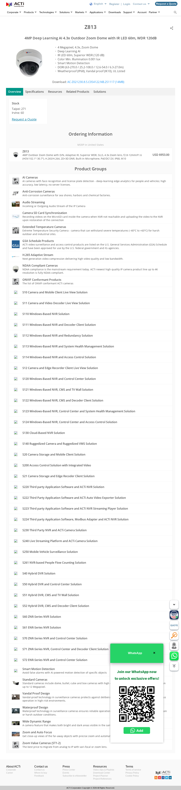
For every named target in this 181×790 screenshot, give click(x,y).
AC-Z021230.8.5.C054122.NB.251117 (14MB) (95, 82)
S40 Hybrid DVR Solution (38, 573)
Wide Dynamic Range (36, 721)
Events (66, 773)
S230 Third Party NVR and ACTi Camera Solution (54, 530)
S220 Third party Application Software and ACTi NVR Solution (63, 487)
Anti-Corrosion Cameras (38, 191)
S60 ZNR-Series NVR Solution (41, 617)
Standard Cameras (34, 680)
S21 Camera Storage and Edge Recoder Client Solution (58, 476)
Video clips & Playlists (103, 770)
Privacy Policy (132, 773)
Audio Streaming (33, 202)
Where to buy (40, 773)
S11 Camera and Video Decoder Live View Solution (56, 303)
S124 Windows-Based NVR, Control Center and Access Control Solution (69, 422)
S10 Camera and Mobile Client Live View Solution (54, 292)
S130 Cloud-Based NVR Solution (43, 433)
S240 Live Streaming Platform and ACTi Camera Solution (60, 541)
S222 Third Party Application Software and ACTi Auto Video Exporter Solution (74, 498)
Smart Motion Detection (38, 669)
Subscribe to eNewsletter (75, 776)
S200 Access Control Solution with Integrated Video (56, 465)
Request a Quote (24, 119)
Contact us (39, 770)
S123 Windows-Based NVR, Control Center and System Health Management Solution (78, 411)
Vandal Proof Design (36, 693)
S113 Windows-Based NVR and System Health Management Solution (68, 346)
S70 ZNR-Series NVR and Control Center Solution (54, 638)
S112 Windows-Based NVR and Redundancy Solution (57, 335)
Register (114, 4)
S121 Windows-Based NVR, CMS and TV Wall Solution (57, 390)
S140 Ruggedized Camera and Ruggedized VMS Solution (59, 444)
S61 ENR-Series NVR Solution (41, 627)
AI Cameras (30, 177)
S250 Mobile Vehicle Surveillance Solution (50, 552)
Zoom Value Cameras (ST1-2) (41, 743)
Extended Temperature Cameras (44, 227)
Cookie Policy (132, 776)
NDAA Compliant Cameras (40, 265)
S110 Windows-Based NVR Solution (45, 314)
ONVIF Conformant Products (41, 280)
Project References (102, 779)
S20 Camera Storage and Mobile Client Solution (53, 454)
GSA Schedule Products (38, 241)
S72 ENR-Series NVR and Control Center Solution (54, 660)
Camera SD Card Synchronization (44, 213)
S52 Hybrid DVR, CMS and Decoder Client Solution (55, 606)
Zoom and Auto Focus (37, 732)
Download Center (101, 773)
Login (126, 4)
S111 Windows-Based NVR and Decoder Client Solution (59, 325)
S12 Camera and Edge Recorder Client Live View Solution (60, 368)
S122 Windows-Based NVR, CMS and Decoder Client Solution (62, 400)
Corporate (11, 770)
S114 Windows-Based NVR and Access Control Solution (59, 357)
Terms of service (133, 770)
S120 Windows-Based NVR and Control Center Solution (59, 379)
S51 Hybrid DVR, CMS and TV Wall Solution (50, 595)
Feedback (39, 776)
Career (9, 773)
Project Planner (100, 776)
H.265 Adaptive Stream (37, 255)
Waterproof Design (35, 707)
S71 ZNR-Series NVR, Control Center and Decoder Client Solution (65, 649)
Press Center (69, 770)
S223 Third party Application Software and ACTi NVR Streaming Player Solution (75, 508)
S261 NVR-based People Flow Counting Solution (54, 563)
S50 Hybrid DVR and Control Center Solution (52, 584)
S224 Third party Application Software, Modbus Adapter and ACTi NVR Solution (75, 519)
